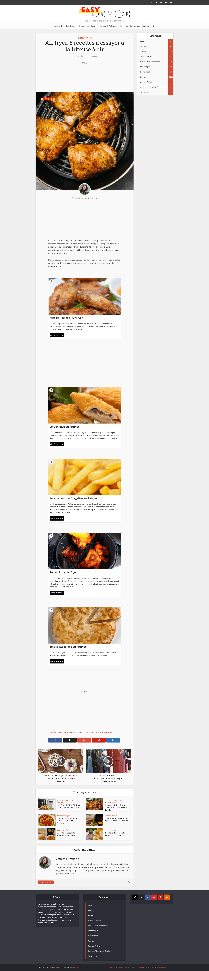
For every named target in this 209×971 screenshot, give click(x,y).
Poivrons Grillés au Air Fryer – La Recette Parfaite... (67, 820)
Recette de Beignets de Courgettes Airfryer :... (67, 834)
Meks (59, 967)
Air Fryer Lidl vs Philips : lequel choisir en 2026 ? (69, 806)
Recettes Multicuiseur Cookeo (134, 26)
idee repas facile (86, 732)
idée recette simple (67, 732)
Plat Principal (118, 800)
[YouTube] (154, 897)
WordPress (75, 967)
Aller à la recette (56, 335)
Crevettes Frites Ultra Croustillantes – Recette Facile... (116, 807)
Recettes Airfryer (87, 26)
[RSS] (167, 897)
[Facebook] (148, 897)
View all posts (46, 882)
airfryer (53, 732)
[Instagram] (135, 897)
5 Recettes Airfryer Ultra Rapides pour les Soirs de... (117, 819)
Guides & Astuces (108, 26)
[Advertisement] (85, 76)
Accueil (58, 26)
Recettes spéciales (104, 732)
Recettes (69, 26)
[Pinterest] (160, 897)
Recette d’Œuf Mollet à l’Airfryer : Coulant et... (115, 834)
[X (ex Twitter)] (141, 897)
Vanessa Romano (90, 56)
